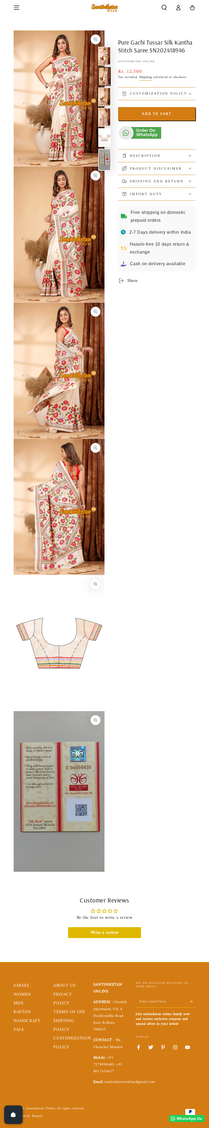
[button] (164, 8)
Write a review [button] (104, 932)
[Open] (13, 1114)
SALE (19, 1029)
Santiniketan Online (136, 62)
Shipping (145, 77)
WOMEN (22, 994)
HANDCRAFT (27, 1021)
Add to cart (156, 113)
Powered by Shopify (28, 1116)
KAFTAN (22, 1012)
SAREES (21, 985)
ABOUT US (64, 985)
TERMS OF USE (69, 1012)
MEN (19, 1003)
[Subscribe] (192, 1001)
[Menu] (17, 8)
